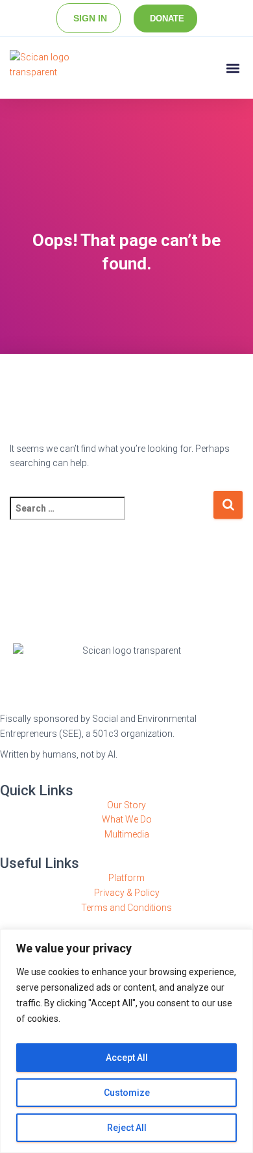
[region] (126, 1041)
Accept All (127, 1057)
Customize (127, 1092)
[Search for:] (111, 517)
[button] (232, 68)
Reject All (127, 1127)
